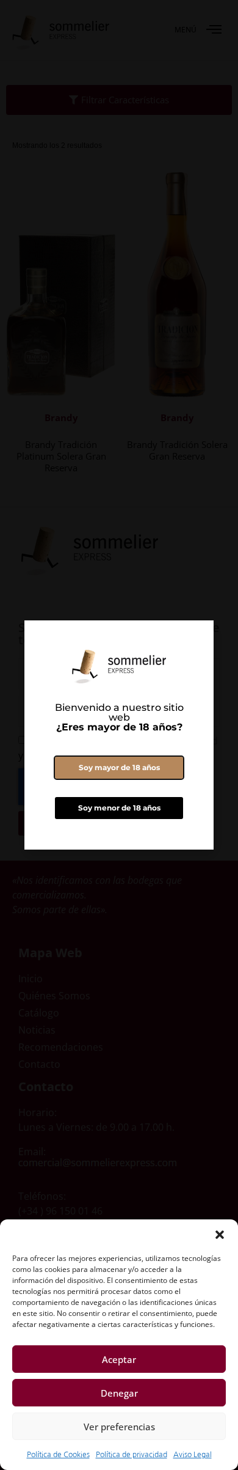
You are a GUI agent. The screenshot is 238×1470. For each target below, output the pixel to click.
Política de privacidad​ (131, 1454)
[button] (220, 1235)
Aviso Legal (192, 1454)
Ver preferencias (119, 1426)
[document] (119, 735)
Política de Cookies (58, 1454)
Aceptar (119, 1359)
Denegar (119, 1393)
